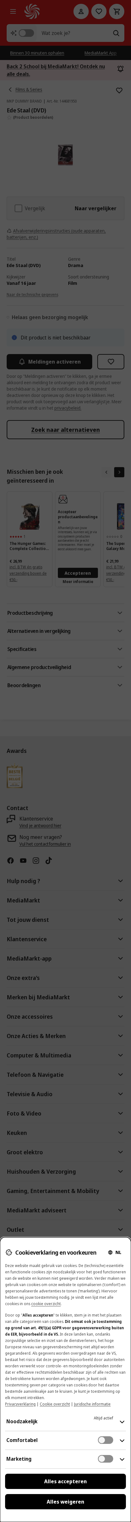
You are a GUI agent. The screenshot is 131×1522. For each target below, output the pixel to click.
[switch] (105, 1440)
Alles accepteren (65, 1481)
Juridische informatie (92, 1404)
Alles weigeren (65, 1501)
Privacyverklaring (20, 1404)
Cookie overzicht (55, 1404)
